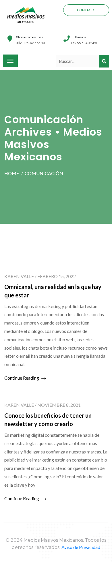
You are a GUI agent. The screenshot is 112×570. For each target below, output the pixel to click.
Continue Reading (22, 377)
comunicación (44, 173)
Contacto (86, 10)
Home (11, 173)
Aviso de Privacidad (80, 547)
